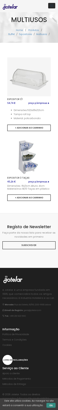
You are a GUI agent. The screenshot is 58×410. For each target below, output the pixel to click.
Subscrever (29, 245)
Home (19, 30)
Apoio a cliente (11, 373)
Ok (51, 405)
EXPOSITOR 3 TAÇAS (18, 177)
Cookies (7, 345)
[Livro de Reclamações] (15, 359)
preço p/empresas (37, 103)
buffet (11, 34)
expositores (25, 34)
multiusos (41, 34)
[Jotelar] (10, 6)
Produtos (33, 30)
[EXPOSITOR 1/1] (29, 79)
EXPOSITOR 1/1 (15, 99)
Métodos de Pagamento (16, 378)
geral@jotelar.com (32, 310)
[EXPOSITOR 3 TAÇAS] (29, 158)
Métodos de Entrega (14, 384)
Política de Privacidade (15, 334)
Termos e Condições (14, 339)
